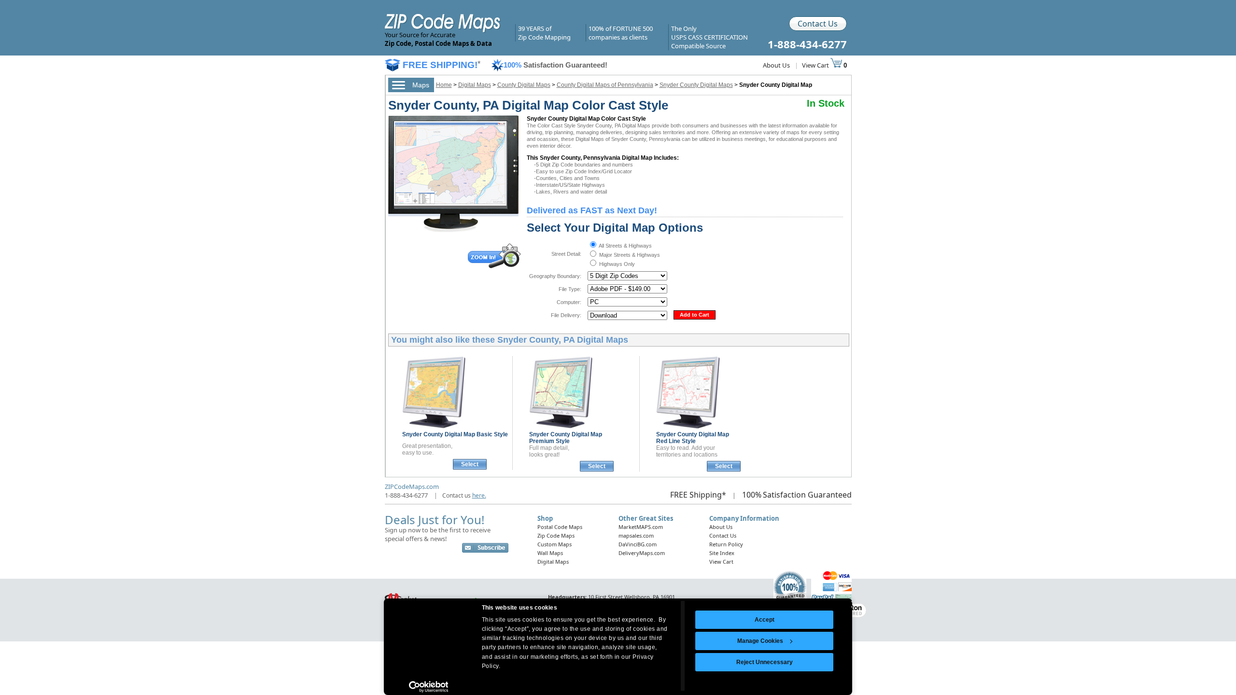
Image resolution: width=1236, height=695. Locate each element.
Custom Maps (554, 544)
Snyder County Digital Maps (696, 85)
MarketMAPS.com (640, 526)
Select (469, 464)
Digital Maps (474, 85)
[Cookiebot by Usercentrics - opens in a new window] (428, 687)
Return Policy (726, 544)
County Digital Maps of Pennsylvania (605, 85)
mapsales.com (636, 535)
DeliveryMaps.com (641, 552)
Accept (764, 619)
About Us (776, 65)
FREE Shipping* (698, 494)
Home (444, 85)
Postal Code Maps (559, 526)
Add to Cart (694, 315)
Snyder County (455, 434)
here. (479, 495)
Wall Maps (550, 552)
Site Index (721, 552)
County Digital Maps (523, 85)
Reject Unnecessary (764, 662)
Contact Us (818, 23)
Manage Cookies (760, 641)
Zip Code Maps (556, 535)
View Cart (816, 65)
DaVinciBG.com (637, 544)
